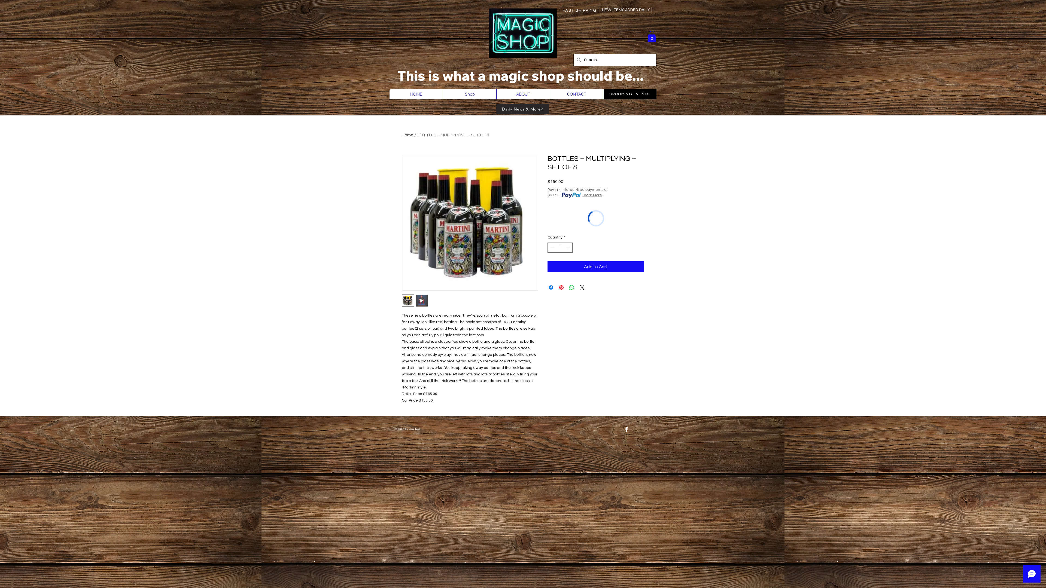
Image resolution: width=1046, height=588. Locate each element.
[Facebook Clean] (626, 429)
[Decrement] (551, 247)
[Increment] (568, 247)
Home (407, 135)
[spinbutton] (560, 247)
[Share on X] (582, 287)
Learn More (592, 195)
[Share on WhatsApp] (571, 287)
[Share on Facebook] (551, 287)
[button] (651, 36)
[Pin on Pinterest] (561, 287)
